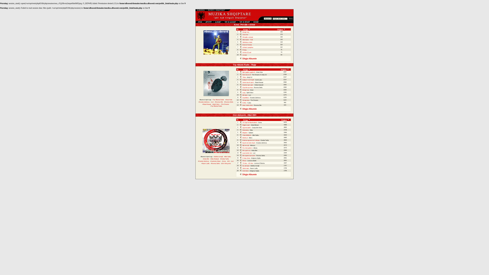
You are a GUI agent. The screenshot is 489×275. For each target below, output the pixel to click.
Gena (224, 161)
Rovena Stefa (229, 102)
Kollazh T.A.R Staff (248, 80)
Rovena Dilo (219, 102)
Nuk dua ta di (246, 74)
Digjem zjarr (246, 125)
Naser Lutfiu (205, 163)
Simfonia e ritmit (247, 42)
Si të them (245, 171)
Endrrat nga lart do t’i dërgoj (250, 140)
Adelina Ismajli (218, 156)
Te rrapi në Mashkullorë (249, 122)
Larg (243, 92)
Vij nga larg (245, 100)
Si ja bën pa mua (247, 87)
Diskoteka (245, 130)
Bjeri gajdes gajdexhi (248, 72)
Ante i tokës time (247, 105)
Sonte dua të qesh (248, 82)
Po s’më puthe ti (247, 148)
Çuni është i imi (247, 153)
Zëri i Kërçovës (226, 163)
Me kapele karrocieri (248, 155)
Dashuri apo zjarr (247, 85)
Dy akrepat (245, 166)
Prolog (244, 50)
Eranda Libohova (204, 102)
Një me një (245, 145)
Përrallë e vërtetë (247, 37)
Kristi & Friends (247, 45)
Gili (228, 161)
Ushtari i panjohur (247, 47)
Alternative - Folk (247, 39)
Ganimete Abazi (216, 161)
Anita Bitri (206, 159)
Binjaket (244, 132)
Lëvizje (244, 55)
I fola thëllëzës (246, 135)
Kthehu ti (245, 138)
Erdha (244, 103)
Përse (244, 160)
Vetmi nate (245, 168)
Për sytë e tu (246, 150)
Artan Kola (229, 99)
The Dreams (225, 104)
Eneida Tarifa (225, 159)
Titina (244, 77)
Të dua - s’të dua (247, 163)
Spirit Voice (216, 104)
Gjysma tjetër (246, 127)
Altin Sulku (228, 156)
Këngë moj (245, 32)
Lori (212, 102)
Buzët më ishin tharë (248, 143)
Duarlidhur (245, 97)
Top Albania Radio (218, 99)
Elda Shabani (215, 159)
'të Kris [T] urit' (246, 52)
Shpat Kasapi (207, 104)
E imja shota (246, 158)
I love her (245, 34)
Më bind (244, 95)
